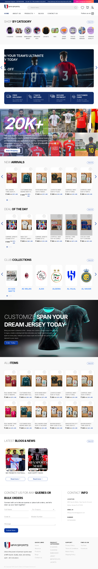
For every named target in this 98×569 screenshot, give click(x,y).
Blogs (41, 13)
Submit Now (11, 530)
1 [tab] (48, 86)
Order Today (11, 343)
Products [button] (29, 13)
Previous (1, 68)
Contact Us (53, 13)
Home (6, 13)
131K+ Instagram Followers (83, 1)
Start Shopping (12, 151)
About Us (17, 13)
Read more (15, 479)
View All (90, 22)
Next (97, 68)
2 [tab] (50, 86)
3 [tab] (10, 200)
